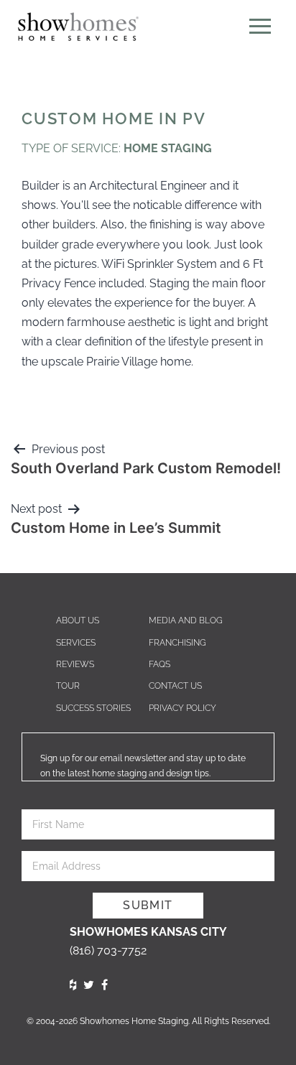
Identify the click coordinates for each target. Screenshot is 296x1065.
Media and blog (186, 620)
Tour (68, 686)
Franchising (177, 643)
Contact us (175, 686)
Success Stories (93, 708)
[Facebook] (104, 985)
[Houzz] (73, 985)
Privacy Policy (182, 708)
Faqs (159, 664)
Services (76, 643)
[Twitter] (88, 985)
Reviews (75, 664)
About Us (77, 620)
